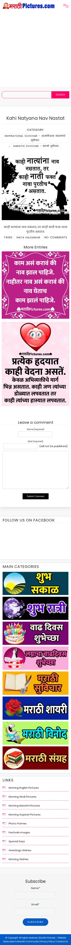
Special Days (17, 841)
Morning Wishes (18, 859)
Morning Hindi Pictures (22, 796)
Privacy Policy (47, 941)
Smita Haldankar (28, 237)
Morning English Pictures (24, 788)
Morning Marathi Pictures (24, 805)
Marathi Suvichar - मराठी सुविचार (36, 146)
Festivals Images (19, 832)
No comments (55, 237)
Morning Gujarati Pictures (24, 814)
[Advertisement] (35, 51)
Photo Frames (18, 823)
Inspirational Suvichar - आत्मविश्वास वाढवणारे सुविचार (35, 138)
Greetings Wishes (20, 850)
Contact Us (62, 941)
